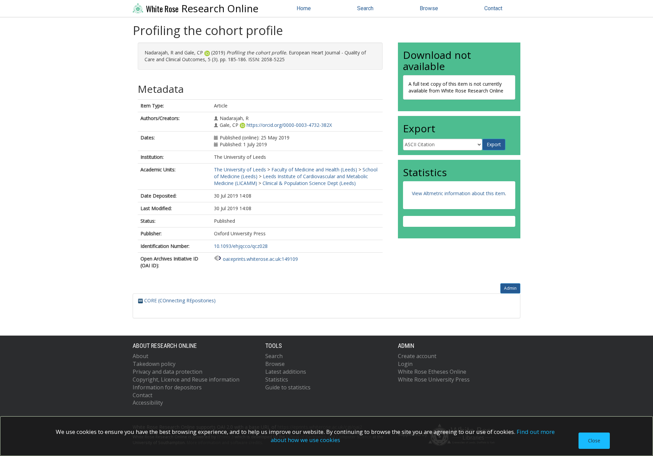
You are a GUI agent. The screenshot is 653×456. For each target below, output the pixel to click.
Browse (429, 8)
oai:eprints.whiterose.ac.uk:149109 (260, 259)
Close (594, 440)
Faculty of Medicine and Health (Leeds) (314, 169)
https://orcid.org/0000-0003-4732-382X (289, 125)
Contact (493, 8)
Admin (510, 288)
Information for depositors (167, 387)
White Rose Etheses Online (432, 371)
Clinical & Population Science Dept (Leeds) (309, 183)
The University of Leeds (240, 169)
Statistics (276, 379)
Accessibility (148, 402)
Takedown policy (154, 364)
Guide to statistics (288, 387)
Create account (417, 356)
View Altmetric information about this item (458, 193)
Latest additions (285, 371)
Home (304, 8)
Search (365, 8)
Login (405, 364)
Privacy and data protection (167, 371)
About (140, 356)
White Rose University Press (434, 379)
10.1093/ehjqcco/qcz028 (241, 246)
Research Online (202, 8)
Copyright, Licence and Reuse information (186, 379)
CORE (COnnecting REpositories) (179, 300)
